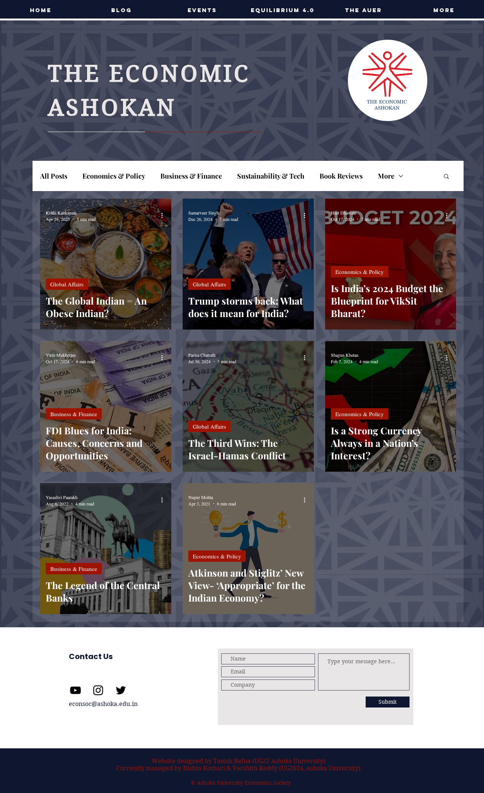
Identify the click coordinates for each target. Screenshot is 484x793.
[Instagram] (98, 690)
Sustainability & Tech (270, 176)
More (386, 176)
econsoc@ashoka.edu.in (103, 703)
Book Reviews (341, 176)
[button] (202, 10)
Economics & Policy (113, 176)
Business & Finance (191, 176)
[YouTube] (75, 690)
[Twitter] (120, 690)
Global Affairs (67, 284)
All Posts (53, 176)
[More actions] (164, 215)
